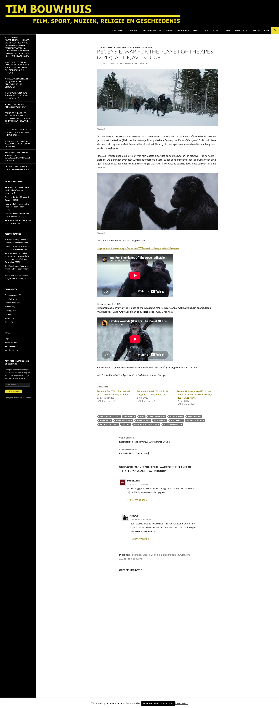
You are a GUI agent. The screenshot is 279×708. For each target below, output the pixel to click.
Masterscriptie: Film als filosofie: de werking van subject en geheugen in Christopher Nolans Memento (17, 67)
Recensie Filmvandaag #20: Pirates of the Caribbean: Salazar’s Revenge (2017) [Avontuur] (194, 394)
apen (142, 416)
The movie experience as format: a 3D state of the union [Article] (16, 95)
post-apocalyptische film (146, 424)
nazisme (126, 424)
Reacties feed (10, 346)
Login (7, 338)
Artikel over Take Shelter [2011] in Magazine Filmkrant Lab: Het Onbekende (16, 83)
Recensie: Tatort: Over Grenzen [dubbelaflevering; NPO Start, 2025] (17, 190)
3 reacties (143, 63)
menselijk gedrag (195, 420)
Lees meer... (181, 703)
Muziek (169, 30)
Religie (196, 30)
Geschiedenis (183, 30)
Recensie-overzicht (152, 30)
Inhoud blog (241, 30)
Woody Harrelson (173, 424)
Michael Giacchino (109, 424)
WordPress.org (11, 350)
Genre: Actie (105, 420)
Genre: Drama (143, 420)
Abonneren (13, 391)
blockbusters (176, 416)
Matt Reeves (176, 420)
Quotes (216, 30)
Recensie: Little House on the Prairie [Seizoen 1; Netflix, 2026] (17, 207)
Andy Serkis (129, 416)
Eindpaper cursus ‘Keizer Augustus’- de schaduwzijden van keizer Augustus (17, 156)
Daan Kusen (133, 480)
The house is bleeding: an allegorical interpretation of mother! (18, 144)
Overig (228, 30)
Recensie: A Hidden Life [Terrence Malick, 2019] (15, 105)
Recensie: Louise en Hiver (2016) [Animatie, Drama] (144, 440)
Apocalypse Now (157, 416)
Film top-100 (133, 30)
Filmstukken (117, 30)
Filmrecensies (107, 47)
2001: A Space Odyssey (109, 416)
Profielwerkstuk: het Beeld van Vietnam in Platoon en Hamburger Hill (18, 132)
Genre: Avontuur (124, 420)
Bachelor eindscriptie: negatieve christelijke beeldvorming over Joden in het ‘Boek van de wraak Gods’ (17, 118)
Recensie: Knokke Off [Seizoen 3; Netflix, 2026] (18, 269)
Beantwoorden (138, 500)
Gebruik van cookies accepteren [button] (158, 703)
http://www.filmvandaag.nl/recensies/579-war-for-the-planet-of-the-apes (138, 248)
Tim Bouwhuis (126, 63)
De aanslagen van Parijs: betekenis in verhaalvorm (17, 167)
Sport (206, 30)
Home (266, 30)
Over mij (256, 30)
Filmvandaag (194, 416)
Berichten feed (11, 342)
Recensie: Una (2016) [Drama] (134, 451)
